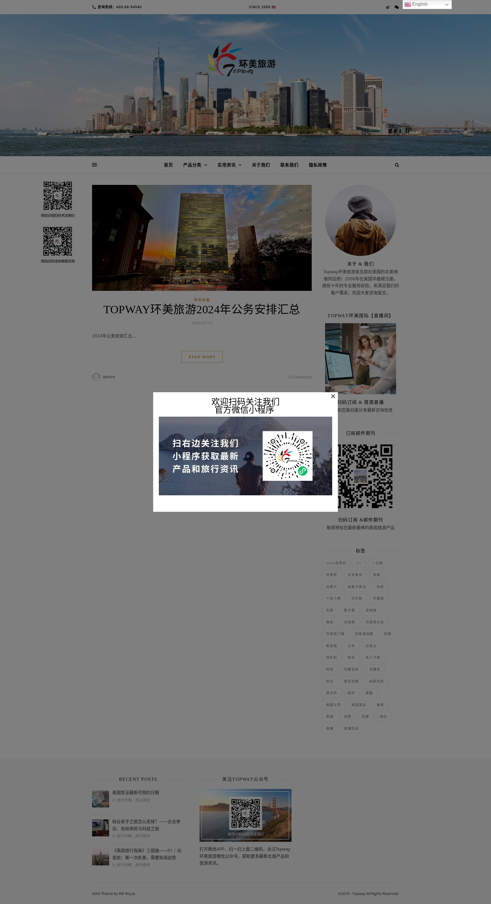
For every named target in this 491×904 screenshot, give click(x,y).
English (419, 4)
